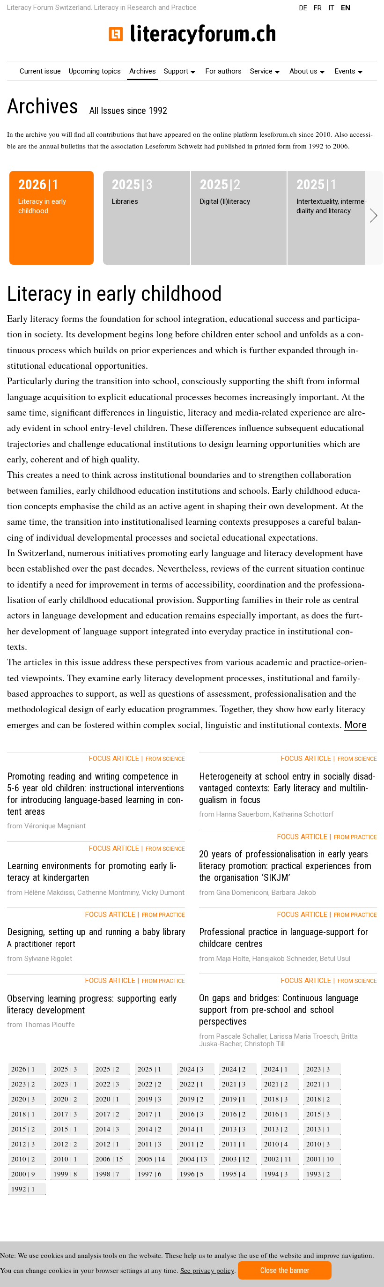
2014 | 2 (150, 1128)
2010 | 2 (23, 1158)
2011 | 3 (150, 1143)
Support (176, 71)
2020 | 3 (23, 1098)
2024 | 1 (276, 1068)
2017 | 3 (65, 1113)
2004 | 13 (193, 1158)
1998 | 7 (107, 1173)
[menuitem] (40, 70)
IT (331, 8)
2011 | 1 (234, 1143)
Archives (142, 71)
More (355, 724)
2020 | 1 (107, 1098)
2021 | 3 (234, 1083)
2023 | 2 (23, 1083)
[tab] (96, 796)
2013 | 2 (276, 1128)
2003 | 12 (236, 1158)
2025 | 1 (150, 1068)
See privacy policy (207, 1270)
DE (303, 8)
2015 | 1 (65, 1128)
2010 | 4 (276, 1143)
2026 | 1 (23, 1068)
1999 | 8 (65, 1173)
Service (261, 71)
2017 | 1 (150, 1113)
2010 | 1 (65, 1158)
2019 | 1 (234, 1098)
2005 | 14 (151, 1158)
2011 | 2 (192, 1143)
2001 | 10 (320, 1158)
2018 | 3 (276, 1098)
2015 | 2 (23, 1128)
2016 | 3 (192, 1113)
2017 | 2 (107, 1113)
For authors (224, 71)
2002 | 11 (278, 1158)
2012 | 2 (65, 1143)
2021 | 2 (276, 1083)
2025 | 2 (107, 1068)
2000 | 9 (23, 1173)
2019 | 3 (150, 1098)
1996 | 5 (192, 1173)
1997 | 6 (150, 1173)
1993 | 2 (318, 1173)
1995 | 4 (234, 1173)
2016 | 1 (276, 1113)
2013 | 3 (234, 1128)
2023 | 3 (318, 1068)
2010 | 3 (318, 1143)
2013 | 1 (318, 1128)
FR (318, 8)
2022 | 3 (107, 1083)
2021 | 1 (318, 1083)
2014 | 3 (107, 1128)
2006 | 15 (109, 1158)
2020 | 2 (65, 1098)
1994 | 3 (276, 1173)
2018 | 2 (318, 1098)
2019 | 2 (192, 1098)
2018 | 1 (23, 1113)
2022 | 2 (150, 1083)
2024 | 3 (192, 1068)
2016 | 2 (234, 1113)
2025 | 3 (65, 1068)
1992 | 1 (23, 1188)
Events (345, 71)
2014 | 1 (192, 1128)
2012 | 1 (107, 1143)
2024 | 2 (234, 1068)
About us (303, 71)
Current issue (40, 71)
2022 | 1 (192, 1083)
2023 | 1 (65, 1083)
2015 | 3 (318, 1113)
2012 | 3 (23, 1143)
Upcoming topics (95, 71)
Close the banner (285, 1270)
